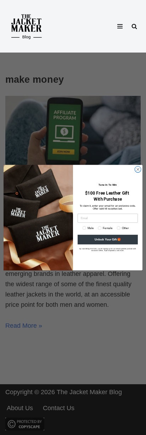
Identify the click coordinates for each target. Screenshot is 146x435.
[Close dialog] (138, 169)
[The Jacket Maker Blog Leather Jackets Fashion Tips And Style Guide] (26, 26)
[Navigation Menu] (120, 26)
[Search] (134, 26)
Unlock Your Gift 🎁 (108, 239)
